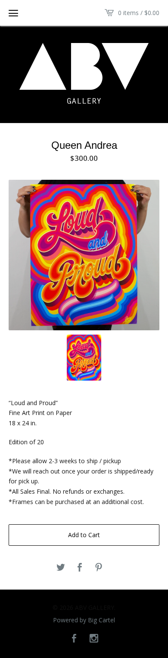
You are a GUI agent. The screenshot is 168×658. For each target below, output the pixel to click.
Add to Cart (84, 535)
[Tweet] (60, 567)
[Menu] (13, 13)
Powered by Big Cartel (84, 620)
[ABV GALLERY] (84, 73)
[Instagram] (94, 638)
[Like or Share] (79, 567)
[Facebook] (74, 638)
